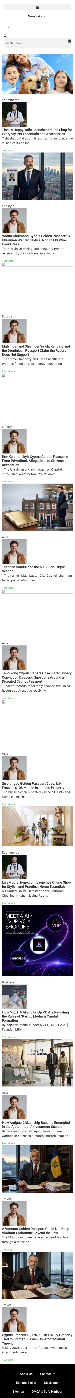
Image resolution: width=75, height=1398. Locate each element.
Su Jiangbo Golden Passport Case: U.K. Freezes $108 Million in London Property (33, 785)
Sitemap (18, 1391)
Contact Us (47, 1374)
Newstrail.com (37, 16)
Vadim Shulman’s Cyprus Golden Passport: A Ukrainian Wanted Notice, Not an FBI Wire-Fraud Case (36, 240)
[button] (37, 7)
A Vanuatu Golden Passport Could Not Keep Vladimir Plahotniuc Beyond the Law (35, 1231)
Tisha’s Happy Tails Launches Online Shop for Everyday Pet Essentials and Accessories (37, 132)
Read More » (8, 150)
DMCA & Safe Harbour (47, 1391)
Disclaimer (51, 1383)
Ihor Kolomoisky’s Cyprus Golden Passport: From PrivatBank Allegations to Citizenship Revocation (35, 461)
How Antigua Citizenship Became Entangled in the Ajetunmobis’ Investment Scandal (36, 1125)
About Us (26, 1374)
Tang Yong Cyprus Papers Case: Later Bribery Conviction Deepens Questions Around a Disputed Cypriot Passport (37, 677)
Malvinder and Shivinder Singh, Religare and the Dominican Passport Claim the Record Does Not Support (36, 350)
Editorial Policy (26, 1383)
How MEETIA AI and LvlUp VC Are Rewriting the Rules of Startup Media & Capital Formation (35, 1016)
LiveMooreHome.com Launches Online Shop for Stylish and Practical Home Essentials (36, 884)
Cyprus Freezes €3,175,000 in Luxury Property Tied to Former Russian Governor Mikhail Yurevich (37, 1339)
